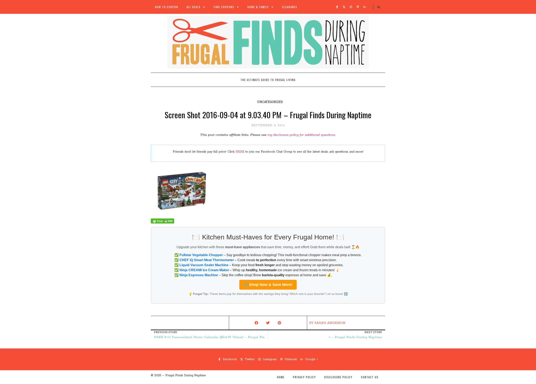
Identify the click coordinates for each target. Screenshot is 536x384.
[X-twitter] (344, 7)
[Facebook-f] (337, 7)
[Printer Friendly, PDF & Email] (162, 223)
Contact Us (370, 377)
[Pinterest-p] (358, 7)
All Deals (194, 7)
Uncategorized (270, 102)
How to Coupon (166, 7)
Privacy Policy (304, 377)
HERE (240, 152)
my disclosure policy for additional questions (301, 135)
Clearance (289, 7)
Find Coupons (224, 7)
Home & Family (258, 7)
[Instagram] (351, 7)
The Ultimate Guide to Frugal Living (268, 80)
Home (281, 377)
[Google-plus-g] (365, 7)
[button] (378, 7)
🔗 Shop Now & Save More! (268, 285)
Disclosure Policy (338, 377)
